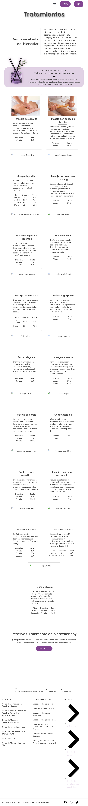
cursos (6, 699)
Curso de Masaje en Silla (43, 704)
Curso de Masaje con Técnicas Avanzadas (11, 721)
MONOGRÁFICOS (42, 699)
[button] (54, 4)
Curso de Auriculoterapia (43, 708)
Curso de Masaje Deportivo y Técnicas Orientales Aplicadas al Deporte (14, 713)
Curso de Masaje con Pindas (44, 720)
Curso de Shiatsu (9, 738)
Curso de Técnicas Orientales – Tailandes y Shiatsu (43, 726)
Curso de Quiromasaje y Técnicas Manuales (12, 705)
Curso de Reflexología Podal (13, 727)
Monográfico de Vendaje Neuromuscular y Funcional (44, 741)
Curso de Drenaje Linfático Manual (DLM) (13, 732)
